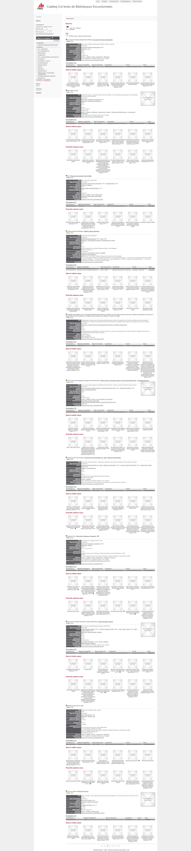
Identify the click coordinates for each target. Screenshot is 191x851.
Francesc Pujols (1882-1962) (128, 465)
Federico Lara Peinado (103, 672)
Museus (108, 112)
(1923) (103, 591)
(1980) (148, 222)
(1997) (88, 669)
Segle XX (112, 557)
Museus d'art (98, 194)
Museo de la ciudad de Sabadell (118, 224)
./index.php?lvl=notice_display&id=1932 (92, 199)
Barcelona (106, 57)
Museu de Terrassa (82, 791)
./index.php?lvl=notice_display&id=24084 (92, 60)
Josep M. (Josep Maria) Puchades (73, 85)
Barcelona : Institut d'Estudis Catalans (91, 632)
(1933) (132, 309)
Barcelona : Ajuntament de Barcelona (91, 101)
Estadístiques (125, 1)
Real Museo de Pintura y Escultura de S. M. (88, 226)
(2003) (73, 447)
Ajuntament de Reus (143, 380)
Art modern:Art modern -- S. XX (89, 641)
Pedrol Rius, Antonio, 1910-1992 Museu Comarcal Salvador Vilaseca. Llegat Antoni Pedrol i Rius (98, 401)
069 (82, 256)
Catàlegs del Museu (86, 805)
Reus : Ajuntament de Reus (88, 389)
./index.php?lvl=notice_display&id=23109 (92, 339)
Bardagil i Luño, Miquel (118, 429)
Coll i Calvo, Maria (86, 838)
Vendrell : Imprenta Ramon (88, 468)
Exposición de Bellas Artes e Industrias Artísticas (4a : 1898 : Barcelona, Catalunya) (88, 591)
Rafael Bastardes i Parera (132, 288)
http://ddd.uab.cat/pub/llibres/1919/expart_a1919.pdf (95, 561)
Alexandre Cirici (145, 161)
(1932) (148, 309)
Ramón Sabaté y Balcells (73, 369)
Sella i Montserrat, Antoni (102, 448)
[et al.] (101, 239)
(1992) (73, 160)
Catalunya (106, 557)
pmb (128, 850)
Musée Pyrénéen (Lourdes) (88, 291)
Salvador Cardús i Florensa (133, 840)
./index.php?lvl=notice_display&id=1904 (92, 116)
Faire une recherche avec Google (117, 850)
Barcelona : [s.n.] (85, 49)
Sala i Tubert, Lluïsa (124, 629)
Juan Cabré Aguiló (72, 141)
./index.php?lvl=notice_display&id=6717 (92, 564)
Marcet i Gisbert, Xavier (73, 837)
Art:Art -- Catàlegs (86, 57)
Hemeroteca (114, 1)
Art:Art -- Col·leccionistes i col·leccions (102, 399)
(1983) (88, 309)
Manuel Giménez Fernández (103, 508)
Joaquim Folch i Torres (103, 288)
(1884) (147, 449)
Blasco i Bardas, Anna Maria (103, 430)
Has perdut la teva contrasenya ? (45, 33)
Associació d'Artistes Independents (103, 40)
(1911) (118, 762)
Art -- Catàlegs (77, 28)
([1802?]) (133, 366)
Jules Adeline (120, 588)
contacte (38, 92)
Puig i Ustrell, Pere (118, 838)
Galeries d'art (101, 112)
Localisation (40, 43)
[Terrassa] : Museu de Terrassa (89, 802)
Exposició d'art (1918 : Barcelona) (133, 612)
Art (71, 28)
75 (82, 198)
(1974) (133, 507)
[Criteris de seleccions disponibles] (67, 36)
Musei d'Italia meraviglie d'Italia (89, 188)
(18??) (118, 363)
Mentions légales (98, 850)
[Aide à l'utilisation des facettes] (52, 38)
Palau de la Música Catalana (147, 617)
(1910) (73, 588)
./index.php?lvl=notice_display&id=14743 (92, 484)
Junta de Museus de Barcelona (88, 160)
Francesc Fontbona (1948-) (106, 629)
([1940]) (88, 84)
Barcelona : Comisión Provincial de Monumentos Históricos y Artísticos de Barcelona (104, 325)
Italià (93, 194)
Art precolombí (91, 253)
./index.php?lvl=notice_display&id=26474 (92, 646)
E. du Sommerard (73, 288)
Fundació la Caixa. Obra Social (134, 671)
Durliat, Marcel (91, 508)
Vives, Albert (130, 431)
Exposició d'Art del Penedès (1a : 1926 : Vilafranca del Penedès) (103, 457)
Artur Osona (151, 531)
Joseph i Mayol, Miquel (118, 143)
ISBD (72, 41)
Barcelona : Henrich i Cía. (88, 716)
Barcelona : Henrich (86, 545)
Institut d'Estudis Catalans (105, 621)
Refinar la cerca (73, 36)
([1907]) (147, 429)
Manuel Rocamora (86, 454)
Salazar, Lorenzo (101, 363)
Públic (68, 41)
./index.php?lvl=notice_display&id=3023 (92, 262)
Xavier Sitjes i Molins (147, 670)
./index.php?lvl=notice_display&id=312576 (92, 813)
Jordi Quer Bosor (120, 670)
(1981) (73, 310)
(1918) (116, 611)
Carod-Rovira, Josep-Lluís (87, 527)
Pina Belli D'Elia (110, 183)
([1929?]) (132, 83)
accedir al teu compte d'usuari (44, 26)
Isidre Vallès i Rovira (147, 141)
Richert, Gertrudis (90, 429)
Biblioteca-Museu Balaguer (91, 231)
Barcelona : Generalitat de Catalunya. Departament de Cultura (98, 240)
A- (37, 16)
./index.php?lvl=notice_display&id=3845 (92, 405)
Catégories (40, 47)
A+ (40, 16)
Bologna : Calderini (86, 185)
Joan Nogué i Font (90, 364)
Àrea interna (137, 1)
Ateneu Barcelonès (86, 715)
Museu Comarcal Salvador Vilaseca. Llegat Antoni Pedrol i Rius (118, 380)
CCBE (105, 850)
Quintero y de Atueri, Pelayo (118, 162)
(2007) (103, 310)
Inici (97, 1)
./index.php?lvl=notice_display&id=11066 (92, 737)
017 (82, 337)
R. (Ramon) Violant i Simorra (117, 86)
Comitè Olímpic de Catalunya (147, 614)
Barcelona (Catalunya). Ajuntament (90, 99)
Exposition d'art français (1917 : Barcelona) (102, 613)
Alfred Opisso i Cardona (132, 588)
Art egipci (83, 253)
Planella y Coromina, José (133, 143)
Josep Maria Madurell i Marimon (72, 508)
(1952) (133, 224)
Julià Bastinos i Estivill (102, 762)
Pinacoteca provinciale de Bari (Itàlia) (81, 176)
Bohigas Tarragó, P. (71, 764)
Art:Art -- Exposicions (97, 57)
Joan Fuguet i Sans (145, 509)
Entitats (104, 1)
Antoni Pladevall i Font (118, 528)
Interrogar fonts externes (84, 36)
